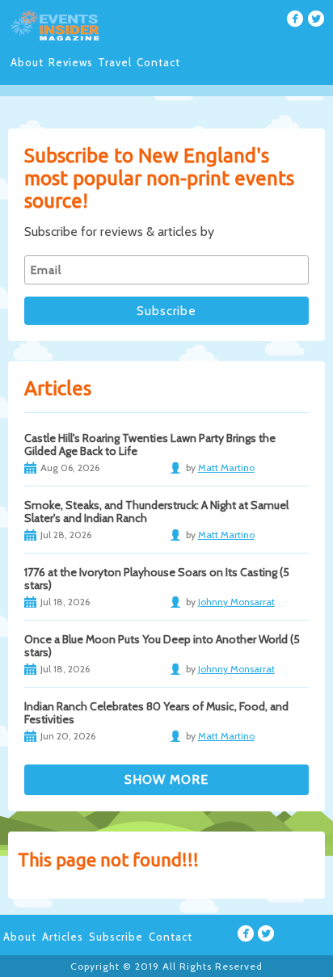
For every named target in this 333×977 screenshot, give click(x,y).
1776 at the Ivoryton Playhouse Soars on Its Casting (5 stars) (156, 578)
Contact (158, 62)
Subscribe (116, 936)
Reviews (70, 62)
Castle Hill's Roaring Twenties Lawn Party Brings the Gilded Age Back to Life (150, 444)
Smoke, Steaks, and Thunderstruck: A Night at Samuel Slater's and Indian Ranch (156, 511)
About (27, 62)
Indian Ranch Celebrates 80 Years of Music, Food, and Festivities (156, 712)
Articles (62, 936)
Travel (115, 62)
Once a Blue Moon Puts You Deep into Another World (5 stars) (162, 645)
